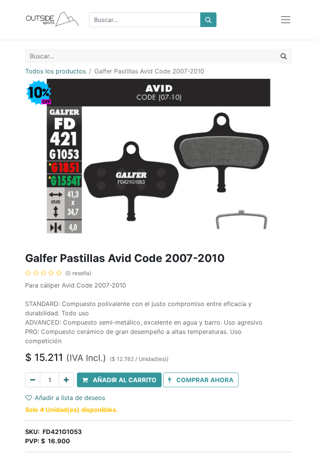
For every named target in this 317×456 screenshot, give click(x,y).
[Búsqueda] (208, 19)
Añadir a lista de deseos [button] (70, 398)
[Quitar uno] (32, 380)
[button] (119, 380)
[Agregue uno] (66, 380)
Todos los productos (55, 71)
